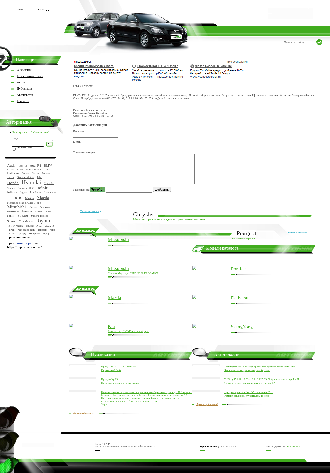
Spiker (10, 215)
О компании (24, 69)
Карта (41, 9)
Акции (21, 82)
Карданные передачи (243, 238)
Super (104, 404)
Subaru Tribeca (39, 215)
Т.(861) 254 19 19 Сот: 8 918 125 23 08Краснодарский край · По (262, 379)
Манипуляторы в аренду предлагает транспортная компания (169, 219)
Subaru (22, 215)
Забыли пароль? (40, 132)
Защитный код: (81, 189)
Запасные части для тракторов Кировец (247, 370)
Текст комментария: (84, 152)
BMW (48, 165)
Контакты (23, 101)
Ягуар (46, 233)
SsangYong (242, 326)
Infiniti (42, 188)
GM (39, 177)
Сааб (12, 233)
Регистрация (19, 132)
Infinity (12, 192)
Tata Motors (26, 221)
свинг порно (24, 243)
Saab (48, 211)
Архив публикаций (84, 412)
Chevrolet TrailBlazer (29, 169)
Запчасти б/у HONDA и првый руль (128, 331)
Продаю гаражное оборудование (120, 382)
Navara (33, 207)
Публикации (24, 88)
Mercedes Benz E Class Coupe (24, 202)
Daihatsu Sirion (30, 173)
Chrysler (143, 214)
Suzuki (11, 221)
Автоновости (25, 95)
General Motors (25, 177)
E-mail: (77, 141)
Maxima (29, 198)
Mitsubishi (16, 207)
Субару (22, 233)
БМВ (12, 229)
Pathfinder (13, 211)
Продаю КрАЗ (109, 379)
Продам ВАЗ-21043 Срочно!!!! (119, 366)
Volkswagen (15, 225)
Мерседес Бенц (26, 229)
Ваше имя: (79, 131)
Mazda (43, 197)
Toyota (43, 221)
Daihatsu (13, 173)
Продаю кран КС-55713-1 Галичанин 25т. (248, 392)
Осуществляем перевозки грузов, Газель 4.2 (249, 382)
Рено (52, 229)
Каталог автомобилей (30, 76)
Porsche (27, 211)
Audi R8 (35, 165)
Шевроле (34, 233)
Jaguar (23, 192)
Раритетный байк (111, 370)
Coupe (47, 169)
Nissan (45, 207)
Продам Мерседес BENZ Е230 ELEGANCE (133, 273)
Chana (10, 169)
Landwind (36, 192)
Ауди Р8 (50, 225)
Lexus (15, 197)
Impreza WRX (26, 188)
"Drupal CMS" (293, 446)
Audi (11, 165)
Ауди (39, 225)
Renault (39, 211)
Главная (20, 9)
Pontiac (238, 268)
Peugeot (246, 233)
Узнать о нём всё (89, 211)
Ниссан (42, 229)
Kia (111, 326)
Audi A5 (22, 165)
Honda (13, 183)
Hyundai (32, 182)
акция (30, 225)
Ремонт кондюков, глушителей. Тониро (246, 395)
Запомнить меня (24, 147)
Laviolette (50, 192)
